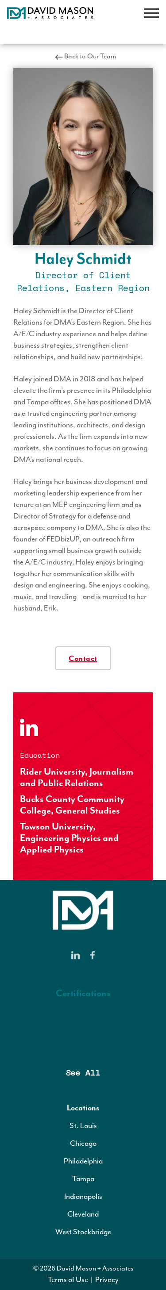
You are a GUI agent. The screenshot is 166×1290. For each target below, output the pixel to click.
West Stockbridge (83, 1231)
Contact (83, 658)
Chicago (83, 1143)
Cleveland (83, 1214)
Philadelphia (83, 1161)
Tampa (83, 1178)
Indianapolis (83, 1196)
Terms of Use (68, 1279)
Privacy (107, 1279)
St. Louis (83, 1125)
